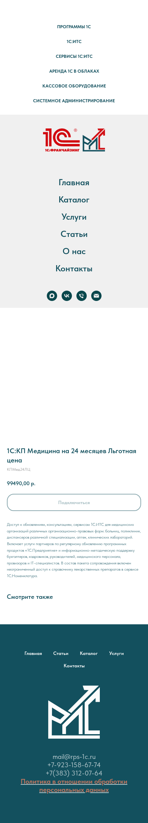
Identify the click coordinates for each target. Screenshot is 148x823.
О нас (74, 251)
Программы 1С (74, 26)
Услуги (74, 216)
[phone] (81, 296)
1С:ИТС (74, 41)
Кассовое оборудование (74, 85)
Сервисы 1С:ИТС (74, 56)
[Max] (52, 296)
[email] (96, 296)
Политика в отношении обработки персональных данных (74, 785)
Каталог (74, 199)
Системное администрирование (74, 100)
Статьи (74, 234)
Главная (74, 182)
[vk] (67, 296)
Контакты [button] (74, 268)
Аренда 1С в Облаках (74, 71)
